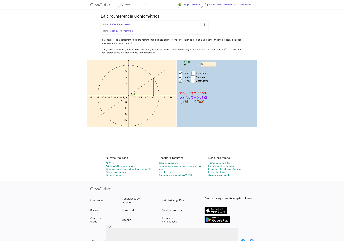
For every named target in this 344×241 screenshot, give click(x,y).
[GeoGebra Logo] (100, 4)
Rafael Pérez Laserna (121, 24)
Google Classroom (191, 4)
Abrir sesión (245, 4)
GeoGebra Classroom (221, 4)
